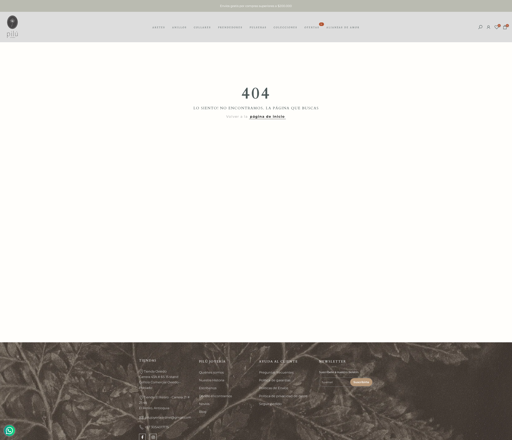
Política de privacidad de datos (283, 396)
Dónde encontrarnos (215, 396)
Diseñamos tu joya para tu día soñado (256, 6)
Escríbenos (208, 388)
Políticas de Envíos (273, 388)
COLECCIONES (285, 27)
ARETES (158, 27)
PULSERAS (258, 27)
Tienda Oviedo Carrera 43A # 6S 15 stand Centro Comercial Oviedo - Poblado (160, 380)
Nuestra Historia (211, 380)
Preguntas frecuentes (276, 372)
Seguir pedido (270, 404)
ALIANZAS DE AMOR (343, 27)
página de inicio (267, 117)
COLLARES (202, 27)
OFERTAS (313, 27)
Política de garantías (275, 380)
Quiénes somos (211, 372)
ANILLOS (179, 27)
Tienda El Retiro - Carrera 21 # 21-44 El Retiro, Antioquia (164, 402)
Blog (202, 412)
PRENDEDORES (230, 27)
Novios (204, 404)
